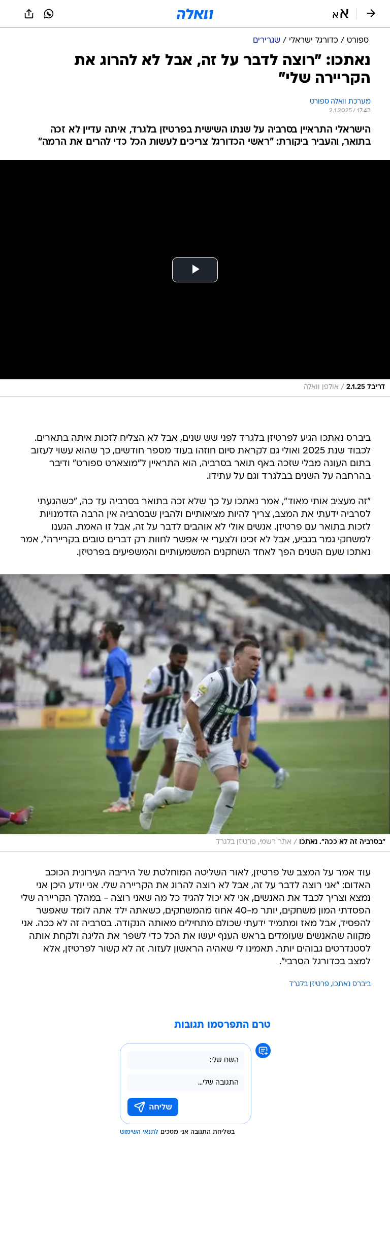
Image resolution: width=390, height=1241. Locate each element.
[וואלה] (195, 14)
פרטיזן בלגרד (309, 984)
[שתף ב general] (29, 13)
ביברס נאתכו (351, 984)
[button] (340, 13)
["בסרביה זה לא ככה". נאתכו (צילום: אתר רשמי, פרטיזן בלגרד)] (195, 713)
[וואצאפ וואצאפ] (49, 14)
